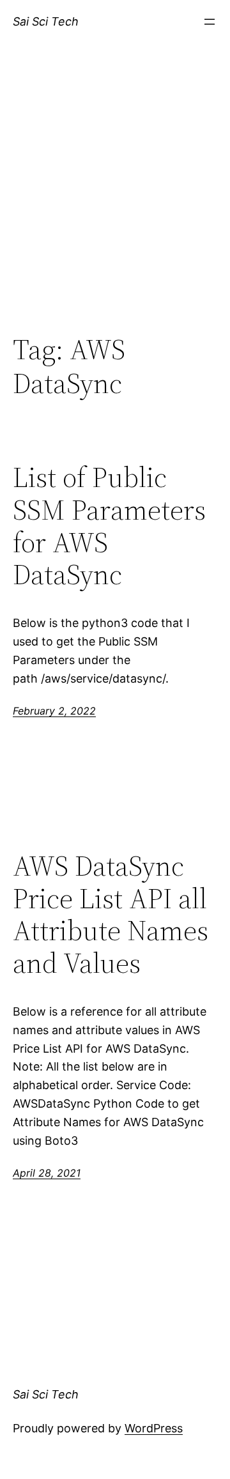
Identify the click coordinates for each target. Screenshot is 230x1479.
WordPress (154, 1428)
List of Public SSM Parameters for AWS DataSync (109, 526)
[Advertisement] (115, 203)
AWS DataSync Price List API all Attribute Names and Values (110, 914)
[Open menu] (209, 21)
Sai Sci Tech (46, 21)
